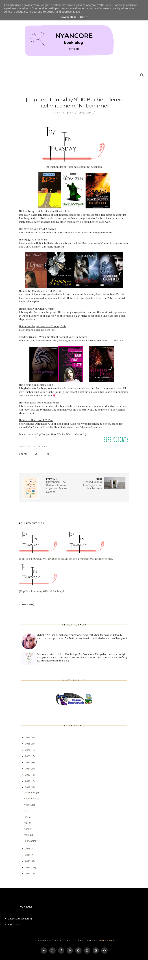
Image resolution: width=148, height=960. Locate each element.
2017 (28, 787)
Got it (84, 17)
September (30, 798)
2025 (28, 743)
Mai (26, 822)
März (27, 834)
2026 (28, 737)
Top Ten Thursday (36, 446)
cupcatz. (70, 940)
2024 (28, 750)
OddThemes (106, 940)
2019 (28, 781)
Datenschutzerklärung (20, 918)
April (26, 828)
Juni (26, 816)
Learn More (68, 17)
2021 (28, 768)
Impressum (14, 924)
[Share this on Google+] (42, 454)
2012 (28, 867)
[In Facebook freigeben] (30, 454)
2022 (28, 762)
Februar (28, 840)
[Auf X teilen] (36, 454)
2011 (28, 873)
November (30, 792)
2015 (28, 848)
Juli (26, 810)
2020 (28, 774)
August (28, 804)
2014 (28, 855)
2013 (28, 861)
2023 (28, 756)
